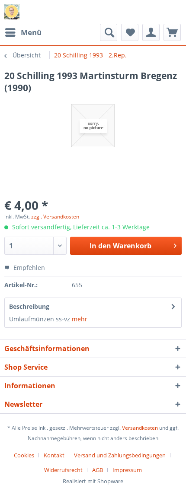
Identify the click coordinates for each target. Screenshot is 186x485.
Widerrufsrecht (63, 470)
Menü (31, 32)
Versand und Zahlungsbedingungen (120, 455)
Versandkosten (140, 427)
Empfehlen (28, 267)
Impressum (127, 470)
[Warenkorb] (172, 32)
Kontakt (54, 455)
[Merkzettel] (129, 32)
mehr (78, 319)
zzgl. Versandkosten (55, 216)
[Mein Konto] (151, 32)
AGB (97, 470)
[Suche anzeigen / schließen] (108, 32)
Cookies (24, 455)
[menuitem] (23, 32)
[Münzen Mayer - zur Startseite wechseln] (11, 11)
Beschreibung (29, 306)
